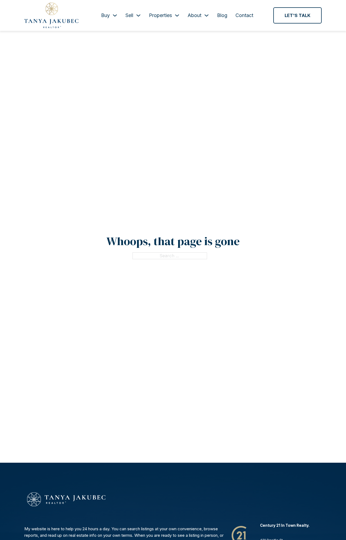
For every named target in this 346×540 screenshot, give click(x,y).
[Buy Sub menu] (114, 15)
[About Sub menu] (206, 15)
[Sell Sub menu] (138, 15)
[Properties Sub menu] (177, 15)
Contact (244, 15)
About (194, 15)
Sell (129, 15)
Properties (160, 15)
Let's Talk (297, 15)
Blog (222, 15)
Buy (105, 15)
